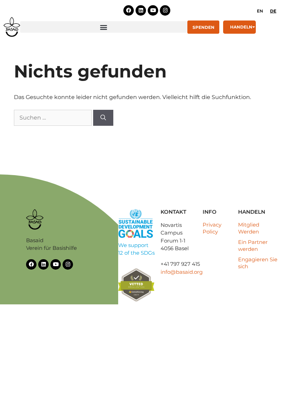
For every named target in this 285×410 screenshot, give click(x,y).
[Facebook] (128, 10)
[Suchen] (103, 118)
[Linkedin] (141, 10)
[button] (103, 27)
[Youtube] (153, 10)
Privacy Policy (212, 228)
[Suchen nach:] (53, 117)
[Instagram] (165, 10)
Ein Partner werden (253, 245)
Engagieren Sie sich (257, 263)
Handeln (241, 27)
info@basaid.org (182, 272)
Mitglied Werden (248, 228)
